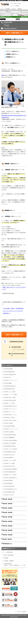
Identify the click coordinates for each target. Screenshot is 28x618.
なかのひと (14, 8)
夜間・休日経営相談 (9, 555)
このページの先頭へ (22, 611)
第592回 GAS (7, 377)
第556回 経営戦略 (8, 480)
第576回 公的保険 (8, 423)
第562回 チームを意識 (9, 463)
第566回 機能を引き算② (10, 451)
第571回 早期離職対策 (9, 437)
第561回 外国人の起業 (9, 466)
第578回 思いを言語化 (9, 417)
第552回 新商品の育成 (9, 492)
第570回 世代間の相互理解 (10, 440)
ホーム (2, 8)
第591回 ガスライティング (10, 380)
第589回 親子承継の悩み (10, 386)
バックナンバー (9, 365)
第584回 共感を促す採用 (10, 400)
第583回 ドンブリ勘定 (9, 403)
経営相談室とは (6, 313)
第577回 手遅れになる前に (10, 420)
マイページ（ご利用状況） (15, 5)
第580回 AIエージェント (10, 411)
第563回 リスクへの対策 (10, 460)
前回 (2, 75)
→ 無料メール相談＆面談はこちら (14, 32)
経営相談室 (8, 8)
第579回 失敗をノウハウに (10, 414)
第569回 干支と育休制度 (10, 443)
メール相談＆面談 (8, 552)
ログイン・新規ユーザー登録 (15, 3)
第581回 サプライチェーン (10, 409)
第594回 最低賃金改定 (9, 371)
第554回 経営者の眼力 (9, 486)
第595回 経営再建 (8, 368)
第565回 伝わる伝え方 (9, 454)
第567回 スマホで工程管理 (10, 449)
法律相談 (6, 558)
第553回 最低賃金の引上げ (10, 489)
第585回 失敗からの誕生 (10, 397)
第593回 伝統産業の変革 (10, 374)
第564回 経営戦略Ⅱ (9, 457)
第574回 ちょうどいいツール (11, 429)
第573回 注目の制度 (9, 431)
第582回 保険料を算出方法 (10, 406)
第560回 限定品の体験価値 (10, 469)
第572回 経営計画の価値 (10, 434)
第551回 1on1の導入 (9, 494)
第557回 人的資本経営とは (10, 477)
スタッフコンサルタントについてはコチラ (13, 310)
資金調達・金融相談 (9, 560)
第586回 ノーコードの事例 (10, 394)
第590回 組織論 (7, 383)
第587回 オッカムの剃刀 (10, 391)
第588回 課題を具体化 (9, 388)
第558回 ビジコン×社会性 (10, 474)
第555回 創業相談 (8, 483)
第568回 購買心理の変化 (10, 446)
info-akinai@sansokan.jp (10, 28)
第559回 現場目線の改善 (10, 471)
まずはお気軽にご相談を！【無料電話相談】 (13, 308)
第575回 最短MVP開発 (9, 426)
